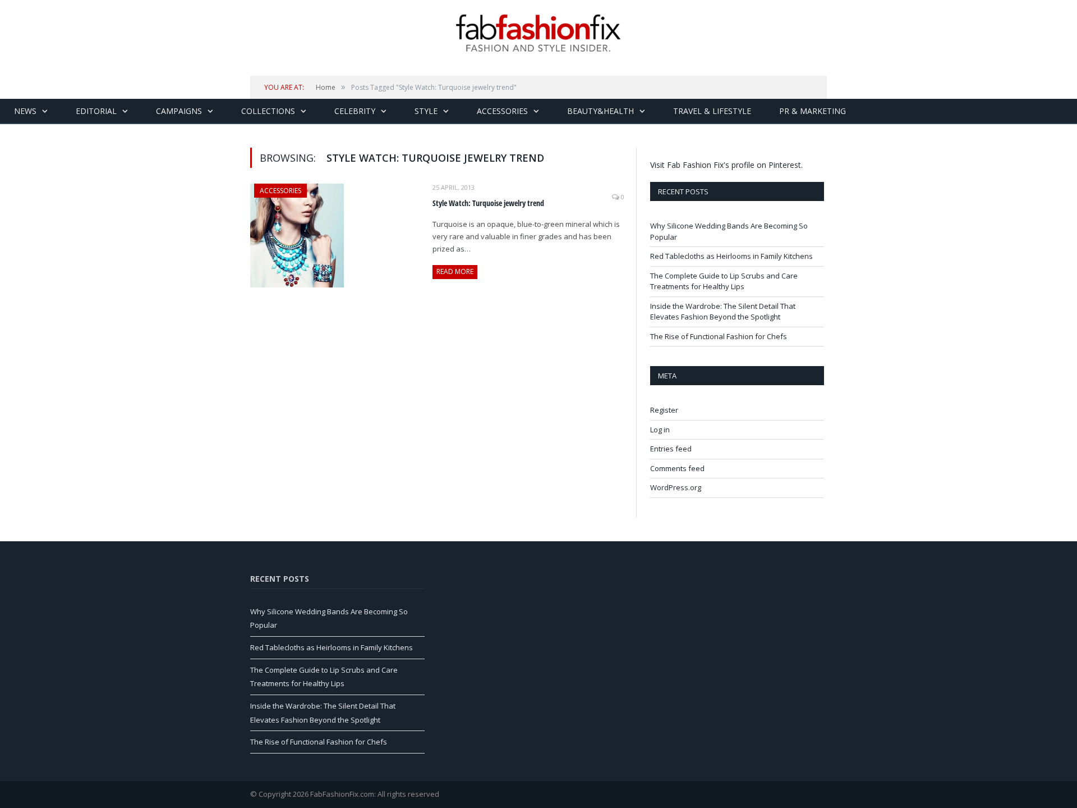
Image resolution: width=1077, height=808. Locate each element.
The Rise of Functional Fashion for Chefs (718, 336)
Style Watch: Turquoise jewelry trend (488, 203)
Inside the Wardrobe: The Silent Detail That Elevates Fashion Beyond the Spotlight (722, 311)
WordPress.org (675, 487)
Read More (454, 271)
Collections (268, 111)
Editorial (96, 111)
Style (426, 111)
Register (664, 410)
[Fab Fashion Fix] (538, 33)
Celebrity (354, 111)
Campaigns (179, 111)
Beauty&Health (600, 111)
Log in (660, 429)
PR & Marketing (812, 111)
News (25, 111)
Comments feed (677, 468)
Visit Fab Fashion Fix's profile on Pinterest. (726, 164)
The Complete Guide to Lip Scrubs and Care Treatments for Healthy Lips (724, 281)
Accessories (502, 111)
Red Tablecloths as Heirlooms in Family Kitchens (731, 256)
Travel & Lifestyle (712, 111)
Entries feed (671, 449)
